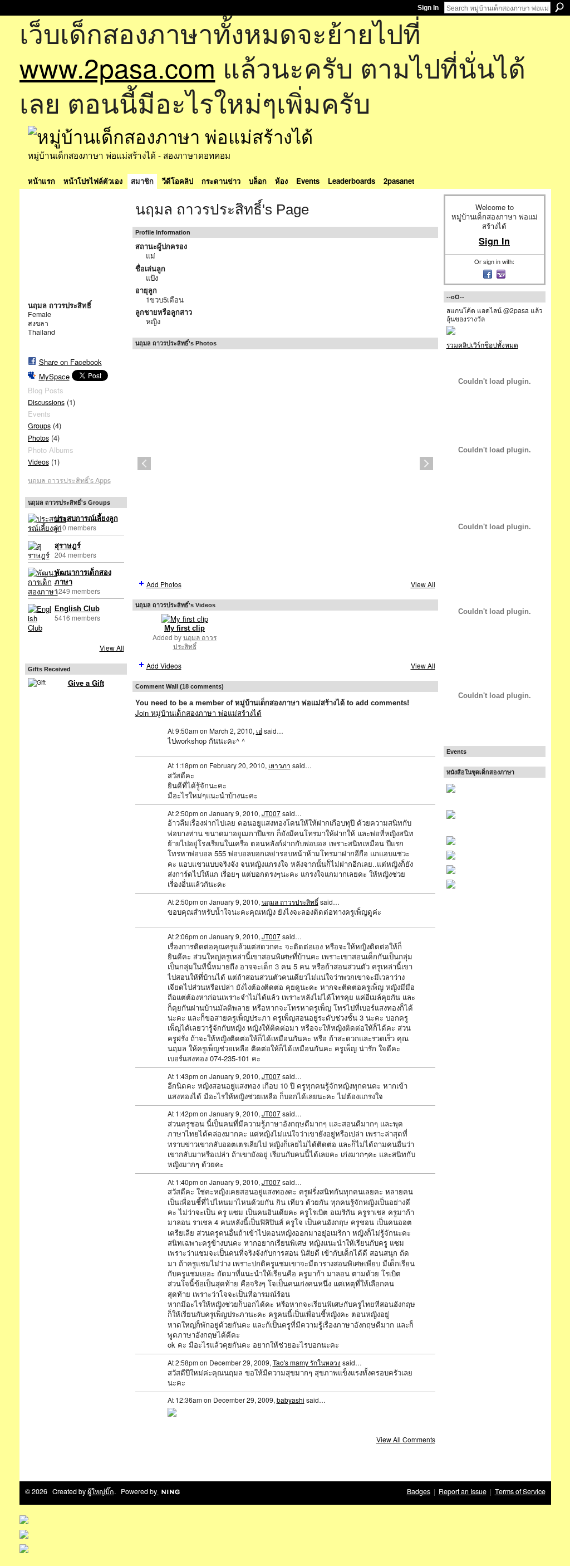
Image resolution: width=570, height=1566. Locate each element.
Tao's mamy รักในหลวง (307, 1362)
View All (112, 647)
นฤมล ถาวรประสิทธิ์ (195, 641)
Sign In (428, 8)
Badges (418, 1491)
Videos (38, 462)
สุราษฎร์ (68, 545)
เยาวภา (279, 765)
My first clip (184, 628)
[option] (285, 463)
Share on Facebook (70, 362)
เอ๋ (259, 730)
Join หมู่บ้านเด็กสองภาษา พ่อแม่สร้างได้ (198, 713)
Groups (39, 426)
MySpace (54, 376)
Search (559, 7)
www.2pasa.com (117, 67)
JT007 (271, 813)
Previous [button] (144, 463)
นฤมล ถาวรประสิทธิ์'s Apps (69, 480)
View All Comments (405, 1439)
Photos (38, 438)
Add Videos (163, 665)
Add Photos (163, 584)
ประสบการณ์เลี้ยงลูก (86, 518)
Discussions (46, 402)
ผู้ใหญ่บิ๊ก (100, 1491)
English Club (77, 608)
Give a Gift (86, 682)
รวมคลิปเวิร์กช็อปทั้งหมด (482, 344)
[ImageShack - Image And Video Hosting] (172, 1411)
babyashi (290, 1399)
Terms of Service (520, 1491)
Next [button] (426, 463)
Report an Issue (463, 1491)
